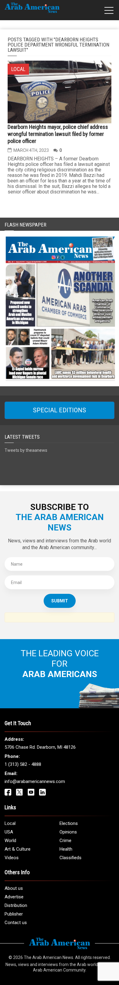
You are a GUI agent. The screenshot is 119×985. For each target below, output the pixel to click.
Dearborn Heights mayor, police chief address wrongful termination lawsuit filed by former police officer (58, 134)
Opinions (68, 832)
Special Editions (59, 410)
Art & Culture (18, 849)
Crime (65, 840)
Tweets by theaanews (26, 450)
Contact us (16, 922)
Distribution (16, 905)
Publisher (14, 914)
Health (66, 849)
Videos (12, 857)
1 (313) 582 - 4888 (23, 764)
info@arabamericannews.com (35, 781)
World (10, 840)
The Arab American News (48, 957)
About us (14, 888)
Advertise (14, 897)
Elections (69, 823)
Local (10, 823)
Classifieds (70, 857)
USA (9, 832)
